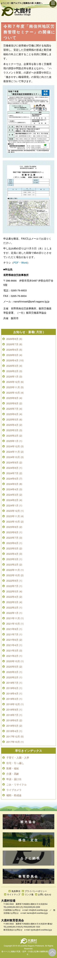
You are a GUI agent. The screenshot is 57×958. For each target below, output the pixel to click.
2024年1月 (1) (14, 505)
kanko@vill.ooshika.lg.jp (37, 913)
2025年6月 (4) (14, 414)
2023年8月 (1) (14, 532)
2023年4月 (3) (14, 554)
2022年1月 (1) (14, 613)
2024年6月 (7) (14, 478)
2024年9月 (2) (14, 462)
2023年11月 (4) (15, 516)
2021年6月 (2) (14, 640)
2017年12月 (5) (15, 736)
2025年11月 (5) (15, 387)
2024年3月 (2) (14, 494)
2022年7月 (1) (14, 586)
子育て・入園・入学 (17, 757)
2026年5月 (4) (14, 355)
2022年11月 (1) (15, 570)
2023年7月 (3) (14, 537)
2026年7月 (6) (14, 344)
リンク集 (29, 894)
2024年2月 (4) (14, 500)
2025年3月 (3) (14, 430)
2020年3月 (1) (14, 672)
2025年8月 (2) (14, 403)
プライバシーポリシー (36, 891)
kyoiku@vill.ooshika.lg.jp (41, 929)
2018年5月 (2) (14, 725)
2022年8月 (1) (14, 580)
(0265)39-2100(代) (15, 926)
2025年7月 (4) (14, 409)
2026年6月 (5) (14, 349)
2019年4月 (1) (14, 693)
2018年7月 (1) (14, 715)
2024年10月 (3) (15, 457)
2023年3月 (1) (14, 559)
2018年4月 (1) (14, 731)
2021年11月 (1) (15, 618)
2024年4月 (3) (14, 489)
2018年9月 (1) (14, 709)
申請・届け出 (14, 779)
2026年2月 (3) (14, 371)
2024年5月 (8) (14, 484)
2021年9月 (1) (14, 629)
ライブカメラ (14, 790)
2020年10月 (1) (15, 661)
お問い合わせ (44, 894)
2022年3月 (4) (14, 602)
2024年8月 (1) (14, 468)
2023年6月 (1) (14, 543)
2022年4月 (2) (14, 597)
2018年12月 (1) (15, 704)
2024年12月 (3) (15, 446)
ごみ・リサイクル (16, 784)
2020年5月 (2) (14, 666)
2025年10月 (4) (15, 392)
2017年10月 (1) (15, 742)
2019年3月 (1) (14, 699)
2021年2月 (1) (14, 656)
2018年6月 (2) (14, 720)
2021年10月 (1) (15, 623)
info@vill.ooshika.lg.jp (38, 910)
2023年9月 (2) (14, 527)
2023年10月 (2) (15, 521)
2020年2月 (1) (14, 677)
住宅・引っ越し (15, 763)
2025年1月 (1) (14, 441)
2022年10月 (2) (15, 575)
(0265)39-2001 (13, 907)
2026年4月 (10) (15, 360)
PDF (16, 262)
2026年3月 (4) (14, 366)
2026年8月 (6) (14, 339)
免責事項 (15, 891)
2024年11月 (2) (15, 451)
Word (24, 262)
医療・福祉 (12, 768)
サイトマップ (13, 894)
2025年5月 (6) (14, 419)
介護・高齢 (12, 774)
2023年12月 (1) (15, 511)
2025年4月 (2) (14, 425)
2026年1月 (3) (14, 376)
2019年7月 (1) (14, 682)
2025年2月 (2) (14, 435)
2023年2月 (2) (14, 564)
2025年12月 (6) (15, 382)
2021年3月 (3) (14, 650)
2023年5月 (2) (14, 548)
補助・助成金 (14, 795)
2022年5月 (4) (14, 591)
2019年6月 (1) (14, 688)
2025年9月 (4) (14, 398)
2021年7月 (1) (14, 634)
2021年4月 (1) (14, 645)
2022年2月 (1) (14, 607)
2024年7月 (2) (14, 473)
